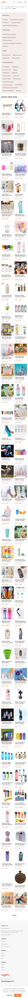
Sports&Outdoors (9, 6)
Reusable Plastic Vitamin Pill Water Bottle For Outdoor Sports (6, 805)
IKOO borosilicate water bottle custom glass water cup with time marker (7, 318)
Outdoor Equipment (19, 6)
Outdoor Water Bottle (6, 8)
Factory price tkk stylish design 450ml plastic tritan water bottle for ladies (7, 703)
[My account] (25, 2)
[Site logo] (3, 2)
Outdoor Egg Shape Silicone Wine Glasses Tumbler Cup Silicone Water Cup (7, 175)
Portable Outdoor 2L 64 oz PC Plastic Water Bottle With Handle (20, 844)
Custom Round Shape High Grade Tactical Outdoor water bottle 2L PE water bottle (20, 887)
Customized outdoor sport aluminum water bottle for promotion (20, 947)
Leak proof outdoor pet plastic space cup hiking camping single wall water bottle (7, 784)
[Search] (14, 2)
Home (2, 6)
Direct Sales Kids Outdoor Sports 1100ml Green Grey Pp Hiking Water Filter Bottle (7, 927)
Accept (18, 995)
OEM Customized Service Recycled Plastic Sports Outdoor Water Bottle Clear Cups (20, 602)
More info (10, 995)
